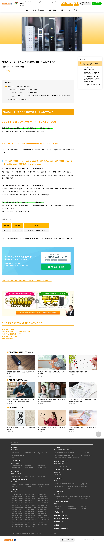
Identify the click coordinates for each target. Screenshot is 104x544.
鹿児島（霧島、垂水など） (18, 526)
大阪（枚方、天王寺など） (18, 511)
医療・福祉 (83, 508)
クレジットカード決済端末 (61, 483)
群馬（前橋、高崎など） (30, 503)
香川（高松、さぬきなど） (44, 517)
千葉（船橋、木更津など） (18, 500)
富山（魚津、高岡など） (43, 509)
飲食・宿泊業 (58, 506)
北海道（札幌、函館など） (18, 494)
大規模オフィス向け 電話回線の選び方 (43, 485)
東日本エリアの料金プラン (61, 457)
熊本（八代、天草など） (30, 524)
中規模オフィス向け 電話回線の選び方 (30, 485)
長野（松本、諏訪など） (17, 505)
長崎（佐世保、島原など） (18, 524)
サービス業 (83, 506)
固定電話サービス (16, 467)
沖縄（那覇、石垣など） (30, 526)
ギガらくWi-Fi (84, 486)
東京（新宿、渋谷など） (30, 498)
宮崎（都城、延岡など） (43, 524)
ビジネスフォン (71, 483)
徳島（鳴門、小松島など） (18, 520)
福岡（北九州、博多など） (18, 522)
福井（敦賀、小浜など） (17, 509)
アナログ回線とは (42, 467)
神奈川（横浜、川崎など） (44, 498)
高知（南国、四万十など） (44, 520)
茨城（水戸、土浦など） (43, 500)
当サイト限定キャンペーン (61, 466)
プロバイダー (71, 455)
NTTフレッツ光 (71, 452)
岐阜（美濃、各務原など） (18, 507)
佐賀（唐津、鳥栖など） (30, 522)
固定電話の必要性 (29, 467)
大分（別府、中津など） (43, 522)
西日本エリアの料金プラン (74, 457)
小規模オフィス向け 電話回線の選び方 (17, 485)
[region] (90, 73)
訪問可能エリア (58, 474)
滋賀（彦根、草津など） (30, 513)
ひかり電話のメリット (17, 465)
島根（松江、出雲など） (43, 515)
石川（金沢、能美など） (30, 509)
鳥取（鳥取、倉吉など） (30, 515)
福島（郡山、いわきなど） (18, 498)
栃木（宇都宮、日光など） (18, 503)
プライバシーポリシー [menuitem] (41, 533)
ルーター (12, 71)
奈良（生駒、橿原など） (17, 513)
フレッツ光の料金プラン (86, 455)
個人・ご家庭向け (42, 476)
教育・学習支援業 (72, 508)
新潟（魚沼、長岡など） (43, 503)
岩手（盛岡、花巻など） (43, 494)
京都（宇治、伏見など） (43, 511)
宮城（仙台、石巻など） (30, 496)
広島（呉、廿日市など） (17, 515)
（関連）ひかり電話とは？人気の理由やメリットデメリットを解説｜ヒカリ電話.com (27, 281)
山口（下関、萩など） (30, 517)
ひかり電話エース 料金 (30, 452)
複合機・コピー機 (59, 486)
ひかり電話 (5, 71)
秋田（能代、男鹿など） (17, 496)
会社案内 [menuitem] (22, 5)
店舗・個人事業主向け (17, 476)
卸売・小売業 (71, 506)
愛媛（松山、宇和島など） (31, 520)
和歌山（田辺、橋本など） (44, 513)
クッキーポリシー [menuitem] (53, 533)
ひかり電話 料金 (15, 452)
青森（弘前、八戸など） (30, 494)
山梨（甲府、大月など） (30, 505)
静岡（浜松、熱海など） (43, 507)
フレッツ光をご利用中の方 (61, 455)
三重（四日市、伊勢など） (31, 507)
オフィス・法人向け (29, 476)
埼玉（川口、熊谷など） (30, 500)
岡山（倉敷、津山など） (17, 517)
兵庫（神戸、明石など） (30, 511)
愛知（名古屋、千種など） (44, 505)
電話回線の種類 (41, 465)
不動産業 (57, 508)
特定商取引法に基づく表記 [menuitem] (28, 533)
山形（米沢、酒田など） (43, 496)
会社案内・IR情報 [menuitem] (15, 533)
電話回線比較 (28, 465)
